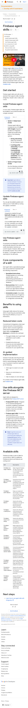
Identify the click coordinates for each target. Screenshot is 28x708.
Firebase (5, 14)
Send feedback (9, 22)
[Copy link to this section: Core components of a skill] (13, 263)
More (14, 117)
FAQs (2, 676)
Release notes (4, 671)
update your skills (16, 190)
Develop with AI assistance (13, 9)
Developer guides (5, 632)
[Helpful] (12, 19)
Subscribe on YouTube (6, 655)
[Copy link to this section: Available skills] (19, 452)
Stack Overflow (5, 666)
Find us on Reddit (5, 650)
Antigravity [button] (7, 117)
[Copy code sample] (22, 171)
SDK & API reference (6, 634)
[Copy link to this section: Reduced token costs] (23, 321)
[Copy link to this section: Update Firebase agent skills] (8, 199)
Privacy (7, 701)
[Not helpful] (14, 19)
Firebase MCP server (18, 399)
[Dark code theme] (19, 171)
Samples (3, 637)
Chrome (3, 687)
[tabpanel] (14, 147)
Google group (4, 668)
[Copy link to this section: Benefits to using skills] (9, 307)
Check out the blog (5, 648)
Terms (2, 701)
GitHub (17, 68)
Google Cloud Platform (6, 692)
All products (4, 695)
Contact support (5, 664)
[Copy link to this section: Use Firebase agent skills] (8, 240)
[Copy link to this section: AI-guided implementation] (19, 355)
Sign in (24, 1)
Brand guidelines (5, 673)
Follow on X (3, 653)
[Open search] (17, 2)
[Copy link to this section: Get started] (17, 90)
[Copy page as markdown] (15, 29)
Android (3, 685)
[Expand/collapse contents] (12, 34)
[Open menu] (2, 2)
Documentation (6, 6)
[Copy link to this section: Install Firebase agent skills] (8, 106)
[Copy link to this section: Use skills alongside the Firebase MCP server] (11, 393)
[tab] (7, 117)
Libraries (3, 639)
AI (19, 15)
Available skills (7, 84)
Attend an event (5, 657)
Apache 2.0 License (5, 618)
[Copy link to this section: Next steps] (16, 594)
